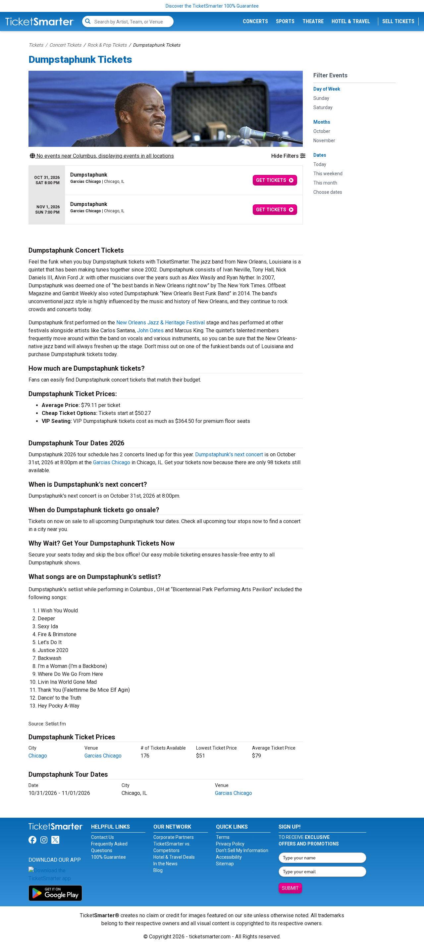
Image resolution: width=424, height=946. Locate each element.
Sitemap (225, 863)
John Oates (150, 330)
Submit (290, 888)
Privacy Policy (230, 843)
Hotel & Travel (351, 21)
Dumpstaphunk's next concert (229, 454)
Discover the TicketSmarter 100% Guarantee (212, 6)
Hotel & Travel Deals (174, 857)
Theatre (313, 21)
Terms (223, 837)
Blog (158, 870)
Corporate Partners (173, 837)
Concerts (255, 21)
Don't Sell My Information (242, 850)
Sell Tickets (398, 21)
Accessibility (229, 857)
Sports (285, 21)
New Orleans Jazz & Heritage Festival (160, 322)
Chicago (37, 756)
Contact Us (102, 837)
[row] (165, 180)
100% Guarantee (108, 857)
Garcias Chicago (111, 462)
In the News (165, 863)
